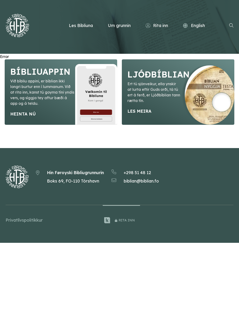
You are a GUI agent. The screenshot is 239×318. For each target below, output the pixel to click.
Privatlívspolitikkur (24, 220)
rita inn (127, 220)
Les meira (139, 111)
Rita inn (160, 25)
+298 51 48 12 (137, 172)
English (198, 25)
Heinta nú (23, 114)
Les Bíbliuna (81, 25)
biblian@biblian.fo (141, 181)
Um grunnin (119, 25)
